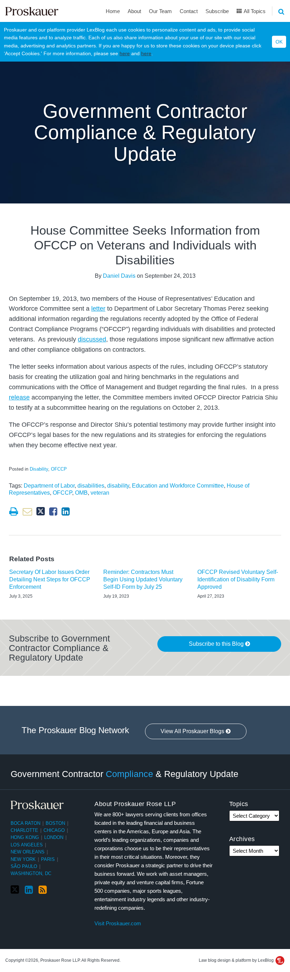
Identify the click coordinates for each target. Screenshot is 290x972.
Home (113, 11)
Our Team (160, 11)
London (53, 837)
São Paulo (24, 866)
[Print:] (13, 511)
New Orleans (28, 852)
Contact (189, 11)
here (125, 53)
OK (279, 42)
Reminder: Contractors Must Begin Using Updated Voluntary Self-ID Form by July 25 (142, 579)
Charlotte (24, 830)
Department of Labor (49, 486)
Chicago (54, 830)
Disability (39, 469)
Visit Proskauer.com (117, 923)
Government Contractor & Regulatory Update (124, 773)
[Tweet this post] (40, 511)
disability (118, 486)
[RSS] (43, 890)
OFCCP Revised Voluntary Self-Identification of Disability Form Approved (237, 579)
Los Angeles (27, 844)
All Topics (254, 11)
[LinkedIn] (29, 890)
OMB (81, 493)
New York (23, 859)
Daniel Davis (119, 276)
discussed (92, 339)
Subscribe (217, 11)
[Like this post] (53, 511)
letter (98, 308)
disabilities (90, 486)
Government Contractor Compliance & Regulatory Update (145, 132)
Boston (55, 823)
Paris (48, 859)
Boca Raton (25, 823)
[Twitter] (15, 890)
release (19, 397)
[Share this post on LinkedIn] (66, 511)
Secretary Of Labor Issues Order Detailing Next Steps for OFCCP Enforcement (49, 579)
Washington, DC (31, 873)
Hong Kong (25, 837)
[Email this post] (27, 511)
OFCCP (59, 469)
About (134, 11)
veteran (100, 493)
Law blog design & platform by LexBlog (237, 960)
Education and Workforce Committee (178, 486)
